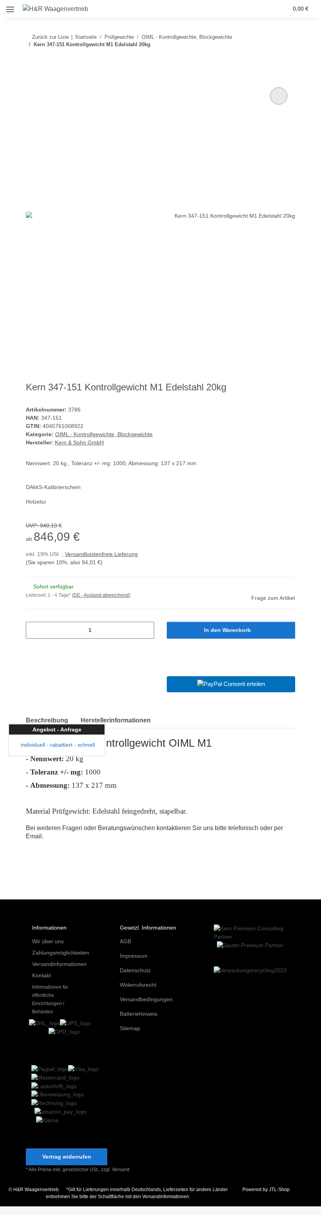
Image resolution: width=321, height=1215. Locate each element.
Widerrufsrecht (138, 985)
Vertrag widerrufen (66, 1157)
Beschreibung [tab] (47, 720)
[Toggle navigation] (10, 6)
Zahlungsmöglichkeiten (60, 953)
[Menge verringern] (34, 630)
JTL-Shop (279, 1189)
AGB (125, 941)
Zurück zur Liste (50, 37)
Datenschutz (135, 970)
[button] (252, 8)
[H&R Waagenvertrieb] (55, 9)
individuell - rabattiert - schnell (57, 745)
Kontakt (41, 975)
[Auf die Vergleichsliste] (278, 96)
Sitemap (130, 1028)
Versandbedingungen (146, 999)
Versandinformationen (59, 964)
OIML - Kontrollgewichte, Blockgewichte (104, 434)
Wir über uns (48, 941)
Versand (121, 1169)
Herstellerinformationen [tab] (116, 720)
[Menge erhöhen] (145, 630)
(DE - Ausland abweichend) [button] (101, 595)
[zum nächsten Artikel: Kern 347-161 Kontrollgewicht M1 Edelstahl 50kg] (286, 60)
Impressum (134, 956)
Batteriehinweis (138, 1014)
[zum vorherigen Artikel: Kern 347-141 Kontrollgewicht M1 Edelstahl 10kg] (269, 60)
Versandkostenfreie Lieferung (101, 554)
